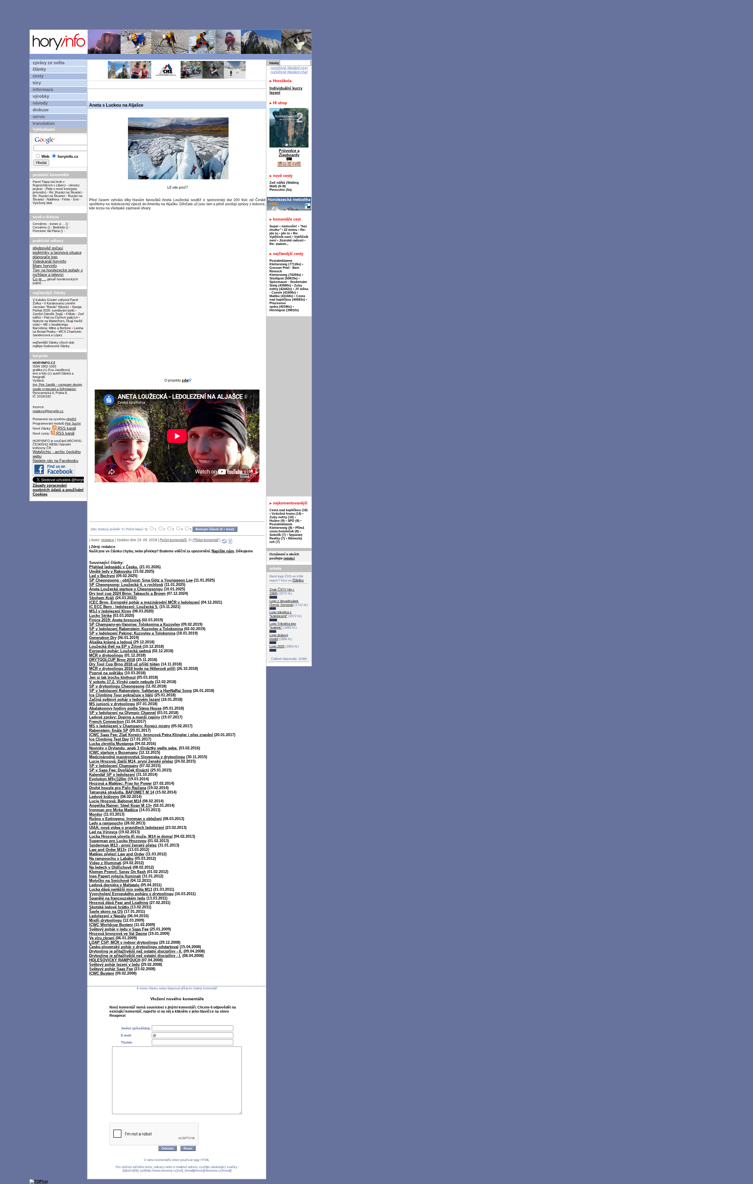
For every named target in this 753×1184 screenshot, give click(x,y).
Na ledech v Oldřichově (110, 867)
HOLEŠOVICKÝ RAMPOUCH (114, 960)
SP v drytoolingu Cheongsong (116, 686)
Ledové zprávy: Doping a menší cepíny (124, 717)
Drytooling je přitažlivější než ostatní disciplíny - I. (135, 955)
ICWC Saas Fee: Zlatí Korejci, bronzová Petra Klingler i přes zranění (151, 735)
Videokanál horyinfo (49, 261)
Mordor (95, 814)
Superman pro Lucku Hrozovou (117, 841)
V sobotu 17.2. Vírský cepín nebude (121, 682)
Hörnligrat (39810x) (284, 310)
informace (43, 89)
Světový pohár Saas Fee (111, 969)
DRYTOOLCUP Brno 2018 (112, 660)
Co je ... (39, 279)
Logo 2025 (276, 646)
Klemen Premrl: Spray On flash (117, 872)
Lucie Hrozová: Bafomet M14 (115, 801)
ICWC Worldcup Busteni (111, 925)
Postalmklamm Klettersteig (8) (280, 525)
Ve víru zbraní (101, 938)
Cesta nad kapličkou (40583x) (287, 297)
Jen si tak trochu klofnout (112, 677)
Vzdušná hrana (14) (286, 513)
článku (298, 580)
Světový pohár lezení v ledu (114, 964)
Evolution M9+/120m (107, 779)
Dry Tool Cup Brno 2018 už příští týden (124, 664)
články (39, 69)
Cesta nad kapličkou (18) (288, 510)
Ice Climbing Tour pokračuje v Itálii (121, 695)
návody (40, 103)
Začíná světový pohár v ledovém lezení (124, 699)
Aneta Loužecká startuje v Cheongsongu (126, 589)
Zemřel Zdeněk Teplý (48, 314)
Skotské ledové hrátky (109, 907)
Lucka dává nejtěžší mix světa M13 (120, 889)
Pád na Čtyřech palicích (61, 317)
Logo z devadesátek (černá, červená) (284, 603)
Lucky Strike (100, 615)
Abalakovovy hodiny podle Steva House (125, 708)
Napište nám (222, 551)
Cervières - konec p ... (49, 224)
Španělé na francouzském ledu (117, 898)
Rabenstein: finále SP (108, 730)
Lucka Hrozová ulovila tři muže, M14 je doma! (131, 836)
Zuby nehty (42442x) (285, 287)
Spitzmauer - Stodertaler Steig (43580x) (288, 283)
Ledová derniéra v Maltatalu (114, 885)
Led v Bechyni (102, 576)
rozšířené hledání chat (289, 72)
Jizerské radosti (291, 240)
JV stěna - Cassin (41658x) (288, 290)
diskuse (41, 109)
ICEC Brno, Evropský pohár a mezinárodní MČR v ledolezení (144, 602)
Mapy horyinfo (45, 266)
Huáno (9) (277, 520)
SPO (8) (293, 520)
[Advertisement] (172, 14)
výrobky (41, 96)
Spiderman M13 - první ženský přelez (123, 845)
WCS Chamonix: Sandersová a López (57, 333)
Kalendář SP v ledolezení (112, 774)
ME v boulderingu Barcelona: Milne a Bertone (52, 326)
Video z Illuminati (105, 863)
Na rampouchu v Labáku (111, 858)
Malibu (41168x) (281, 296)
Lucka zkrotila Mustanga (111, 743)
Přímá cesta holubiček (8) (286, 529)
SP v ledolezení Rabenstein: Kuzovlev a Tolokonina (136, 629)
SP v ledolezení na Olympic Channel (122, 713)
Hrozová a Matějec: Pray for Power (120, 783)
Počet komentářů (173, 540)
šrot (76, 199)
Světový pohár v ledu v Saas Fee (119, 929)
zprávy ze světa (48, 62)
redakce (107, 540)
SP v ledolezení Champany (113, 766)
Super (274, 226)
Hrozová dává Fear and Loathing (118, 902)
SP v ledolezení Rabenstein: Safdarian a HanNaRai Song (140, 690)
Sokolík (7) (277, 534)
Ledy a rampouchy (106, 823)
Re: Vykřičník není (283, 235)
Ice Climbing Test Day (109, 739)
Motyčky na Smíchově (109, 880)
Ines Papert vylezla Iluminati (115, 876)
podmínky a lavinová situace (57, 252)
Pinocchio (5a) (280, 189)
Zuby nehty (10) (281, 517)
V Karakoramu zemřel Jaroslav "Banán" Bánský (54, 305)
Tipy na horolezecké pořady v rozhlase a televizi (58, 272)
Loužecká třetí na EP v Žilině (116, 646)
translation (44, 123)
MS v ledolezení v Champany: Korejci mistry (129, 726)
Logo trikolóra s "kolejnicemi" (280, 614)
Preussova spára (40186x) (280, 304)
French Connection (106, 721)
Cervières (40, 227)
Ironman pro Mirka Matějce (113, 810)
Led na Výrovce (103, 832)
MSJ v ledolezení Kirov (110, 611)
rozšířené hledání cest (289, 68)
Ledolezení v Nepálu (107, 916)
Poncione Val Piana (46, 231)
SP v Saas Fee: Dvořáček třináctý (119, 770)
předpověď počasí (48, 248)
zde (185, 380)
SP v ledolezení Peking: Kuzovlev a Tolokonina (132, 633)
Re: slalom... (279, 244)
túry (37, 82)
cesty (38, 76)
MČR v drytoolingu (106, 655)
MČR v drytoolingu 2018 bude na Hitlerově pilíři (132, 668)
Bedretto (59, 227)
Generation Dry (102, 637)
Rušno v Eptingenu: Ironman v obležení (125, 819)
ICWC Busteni (101, 973)
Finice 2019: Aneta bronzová (115, 620)
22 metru (290, 229)
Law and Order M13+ (108, 849)
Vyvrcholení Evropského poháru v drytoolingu (131, 894)
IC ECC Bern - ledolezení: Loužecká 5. (123, 607)
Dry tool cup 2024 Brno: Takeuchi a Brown (127, 593)
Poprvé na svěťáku (106, 673)
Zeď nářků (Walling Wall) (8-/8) (284, 184)
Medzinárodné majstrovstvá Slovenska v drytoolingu (137, 757)
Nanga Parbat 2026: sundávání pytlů (57, 308)
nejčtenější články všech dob (53, 342)
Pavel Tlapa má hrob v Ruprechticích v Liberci (49, 183)
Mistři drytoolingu (105, 920)
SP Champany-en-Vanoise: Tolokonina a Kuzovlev (134, 624)
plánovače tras (45, 257)
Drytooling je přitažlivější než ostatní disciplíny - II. (135, 951)
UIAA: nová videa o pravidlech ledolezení (126, 827)
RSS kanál (66, 428)
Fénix (66, 199)
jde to (286, 233)
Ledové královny (104, 796)
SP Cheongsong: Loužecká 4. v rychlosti (126, 584)
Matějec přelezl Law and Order (116, 854)
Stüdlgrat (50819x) (283, 278)
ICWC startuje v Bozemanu (113, 752)
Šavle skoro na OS (106, 911)
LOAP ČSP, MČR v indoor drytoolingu (123, 942)
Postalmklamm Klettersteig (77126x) (285, 262)
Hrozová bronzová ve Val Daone (118, 933)
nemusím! (289, 226)
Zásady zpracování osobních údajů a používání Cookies (58, 489)
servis (39, 116)
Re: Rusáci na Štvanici (65, 192)
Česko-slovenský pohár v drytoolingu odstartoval (134, 947)
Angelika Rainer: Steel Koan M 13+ (120, 805)
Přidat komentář (206, 540)
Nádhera (53, 199)
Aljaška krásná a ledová (110, 642)
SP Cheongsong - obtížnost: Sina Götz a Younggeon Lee (141, 580)
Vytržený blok (42, 203)
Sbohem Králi (101, 598)
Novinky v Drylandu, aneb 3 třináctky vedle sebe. (133, 748)
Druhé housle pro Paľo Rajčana (117, 788)
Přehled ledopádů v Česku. (113, 567)
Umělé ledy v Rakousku (110, 571)
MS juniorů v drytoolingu (112, 704)
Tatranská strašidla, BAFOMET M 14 (121, 792)
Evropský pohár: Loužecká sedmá (120, 651)
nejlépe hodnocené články (51, 346)
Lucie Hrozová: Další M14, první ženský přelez (131, 761)
